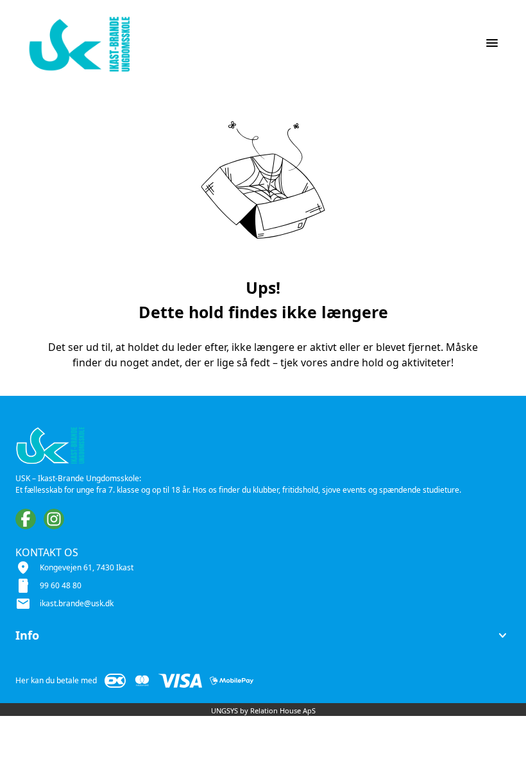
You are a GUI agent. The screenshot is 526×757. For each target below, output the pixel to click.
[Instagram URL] (54, 519)
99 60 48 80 (60, 585)
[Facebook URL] (25, 519)
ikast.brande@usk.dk (77, 603)
